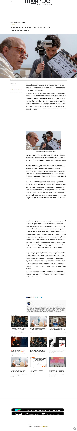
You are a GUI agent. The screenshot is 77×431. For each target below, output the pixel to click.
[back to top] (74, 428)
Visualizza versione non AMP (43, 426)
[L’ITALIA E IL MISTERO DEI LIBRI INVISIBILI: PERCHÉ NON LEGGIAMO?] (57, 321)
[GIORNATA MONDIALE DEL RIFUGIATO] (38, 362)
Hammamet (16, 89)
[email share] (31, 297)
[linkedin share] (35, 297)
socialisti (13, 90)
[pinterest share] (33, 297)
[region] (38, 11)
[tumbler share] (39, 297)
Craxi (12, 89)
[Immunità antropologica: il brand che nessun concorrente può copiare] (19, 321)
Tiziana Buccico (13, 85)
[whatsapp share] (37, 297)
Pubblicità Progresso (34, 367)
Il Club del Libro (52, 367)
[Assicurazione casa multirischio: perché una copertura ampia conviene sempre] (38, 321)
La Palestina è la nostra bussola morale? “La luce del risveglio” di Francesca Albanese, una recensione (57, 371)
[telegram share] (41, 297)
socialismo (21, 89)
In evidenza (13, 24)
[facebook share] (27, 297)
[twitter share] (29, 297)
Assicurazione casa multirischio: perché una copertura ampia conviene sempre (18, 371)
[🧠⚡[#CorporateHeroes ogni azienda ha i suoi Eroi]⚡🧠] (19, 342)
